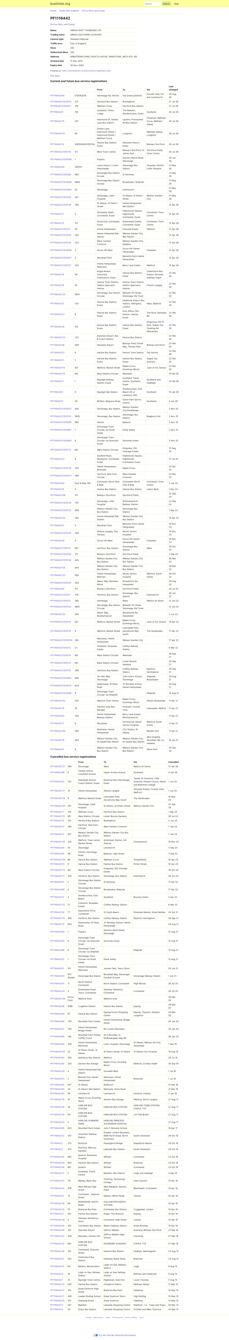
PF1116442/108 (57, 495)
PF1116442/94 (57, 167)
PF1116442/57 (57, 525)
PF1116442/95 (57, 853)
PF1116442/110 (57, 918)
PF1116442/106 (57, 731)
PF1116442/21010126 (60, 560)
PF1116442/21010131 (60, 548)
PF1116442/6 (56, 1274)
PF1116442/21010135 (60, 151)
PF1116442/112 (57, 904)
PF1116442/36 (57, 1203)
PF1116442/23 (57, 352)
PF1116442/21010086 (61, 693)
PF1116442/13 (57, 1173)
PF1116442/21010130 (60, 502)
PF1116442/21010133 (60, 416)
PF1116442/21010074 (60, 101)
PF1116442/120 (57, 294)
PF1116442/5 (56, 401)
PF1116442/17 (57, 214)
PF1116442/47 (57, 1290)
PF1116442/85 (57, 941)
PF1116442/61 (57, 968)
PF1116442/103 (57, 614)
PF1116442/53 (57, 864)
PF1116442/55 (57, 983)
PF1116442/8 (56, 392)
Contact (88, 1317)
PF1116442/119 (57, 367)
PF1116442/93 (57, 1044)
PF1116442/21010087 (60, 429)
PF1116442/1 (56, 1143)
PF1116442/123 (57, 575)
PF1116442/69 (57, 1128)
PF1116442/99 (57, 1013)
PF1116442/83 (57, 976)
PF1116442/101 (57, 133)
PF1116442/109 (57, 998)
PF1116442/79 (57, 1099)
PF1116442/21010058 (61, 250)
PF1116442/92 (57, 588)
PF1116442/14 (57, 144)
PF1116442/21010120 (60, 606)
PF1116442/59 (57, 1071)
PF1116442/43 (57, 1180)
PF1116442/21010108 (60, 554)
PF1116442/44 (57, 1162)
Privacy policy (117, 1317)
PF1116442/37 (57, 1195)
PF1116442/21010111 (60, 594)
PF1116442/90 (57, 95)
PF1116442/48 (57, 345)
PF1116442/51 (57, 360)
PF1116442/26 (57, 1114)
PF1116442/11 (57, 381)
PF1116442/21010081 (60, 174)
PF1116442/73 (57, 826)
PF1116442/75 (57, 121)
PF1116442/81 (57, 882)
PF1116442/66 (57, 1036)
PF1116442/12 (57, 897)
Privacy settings (131, 1317)
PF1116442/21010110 (60, 670)
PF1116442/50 (57, 483)
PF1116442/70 (57, 924)
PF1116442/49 (57, 1230)
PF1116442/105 (57, 806)
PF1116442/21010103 (60, 582)
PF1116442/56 (57, 912)
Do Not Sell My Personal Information (117, 1335)
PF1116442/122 (57, 337)
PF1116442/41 (57, 1258)
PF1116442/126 (57, 567)
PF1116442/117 (57, 790)
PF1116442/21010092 (61, 678)
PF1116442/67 (57, 1029)
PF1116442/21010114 (60, 655)
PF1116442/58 (57, 540)
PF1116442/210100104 (61, 640)
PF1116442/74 (57, 820)
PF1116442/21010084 (61, 189)
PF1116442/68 (57, 1021)
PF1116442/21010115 (60, 663)
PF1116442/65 (57, 1084)
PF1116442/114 (57, 373)
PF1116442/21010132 (60, 510)
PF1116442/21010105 (60, 197)
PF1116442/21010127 (60, 265)
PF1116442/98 (57, 1006)
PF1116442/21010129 (60, 533)
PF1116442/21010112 (60, 647)
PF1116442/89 (57, 931)
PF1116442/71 (57, 811)
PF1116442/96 (57, 772)
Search (147, 3)
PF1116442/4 (56, 1309)
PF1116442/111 (57, 876)
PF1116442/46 (57, 1167)
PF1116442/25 (57, 1236)
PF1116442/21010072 (60, 408)
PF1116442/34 (57, 1188)
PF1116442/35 (57, 1209)
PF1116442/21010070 (60, 685)
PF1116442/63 (57, 715)
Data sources (98, 1317)
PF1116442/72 (57, 834)
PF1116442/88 (57, 889)
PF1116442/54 (57, 991)
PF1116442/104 (57, 518)
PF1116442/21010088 (61, 182)
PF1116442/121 (57, 766)
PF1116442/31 (57, 303)
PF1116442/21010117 (60, 229)
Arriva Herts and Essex (62, 24)
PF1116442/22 (57, 1284)
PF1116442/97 (57, 1078)
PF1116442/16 (57, 285)
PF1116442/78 (57, 708)
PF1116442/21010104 (60, 235)
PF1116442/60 (57, 1089)
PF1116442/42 (57, 781)
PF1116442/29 (57, 1300)
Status (107, 1317)
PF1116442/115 (57, 816)
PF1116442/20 (57, 1122)
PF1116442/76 (57, 740)
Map (176, 3)
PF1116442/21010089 (61, 159)
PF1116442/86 (57, 950)
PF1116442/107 (57, 1051)
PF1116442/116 (57, 841)
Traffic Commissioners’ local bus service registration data (86, 71)
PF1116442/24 (57, 314)
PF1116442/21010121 (60, 600)
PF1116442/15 (57, 223)
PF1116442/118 (57, 798)
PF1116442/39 (57, 1219)
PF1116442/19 (57, 274)
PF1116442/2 (56, 1149)
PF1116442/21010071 (60, 106)
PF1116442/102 (57, 700)
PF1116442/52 (57, 1135)
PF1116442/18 (57, 489)
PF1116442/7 (56, 1280)
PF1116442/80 (57, 1063)
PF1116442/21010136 (60, 204)
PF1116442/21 (57, 1213)
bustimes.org (60, 4)
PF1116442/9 (56, 112)
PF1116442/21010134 (60, 242)
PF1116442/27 (57, 1296)
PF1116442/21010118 (60, 631)
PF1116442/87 (57, 959)
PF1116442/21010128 (60, 468)
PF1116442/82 (57, 1093)
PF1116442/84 (57, 847)
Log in (141, 1317)
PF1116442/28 (57, 1107)
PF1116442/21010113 (60, 449)
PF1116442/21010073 (60, 475)
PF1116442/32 (57, 1243)
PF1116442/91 (57, 749)
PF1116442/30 (57, 326)
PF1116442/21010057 (60, 257)
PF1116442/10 (57, 1266)
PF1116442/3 (56, 1305)
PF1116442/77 (57, 723)
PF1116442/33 (57, 459)
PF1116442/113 (57, 870)
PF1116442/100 (57, 859)
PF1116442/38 (57, 1251)
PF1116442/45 (57, 1156)
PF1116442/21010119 (60, 621)
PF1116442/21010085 (61, 440)
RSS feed (55, 75)
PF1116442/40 (57, 1225)
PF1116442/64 (57, 1057)
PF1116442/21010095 (61, 422)
